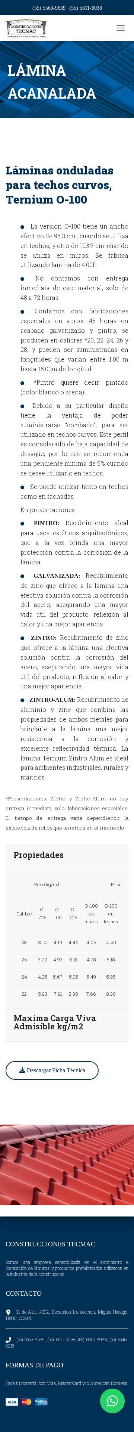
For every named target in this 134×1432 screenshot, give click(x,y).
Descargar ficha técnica (55, 1070)
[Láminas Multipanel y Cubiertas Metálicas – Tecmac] (29, 28)
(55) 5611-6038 (85, 8)
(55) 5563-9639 (49, 8)
